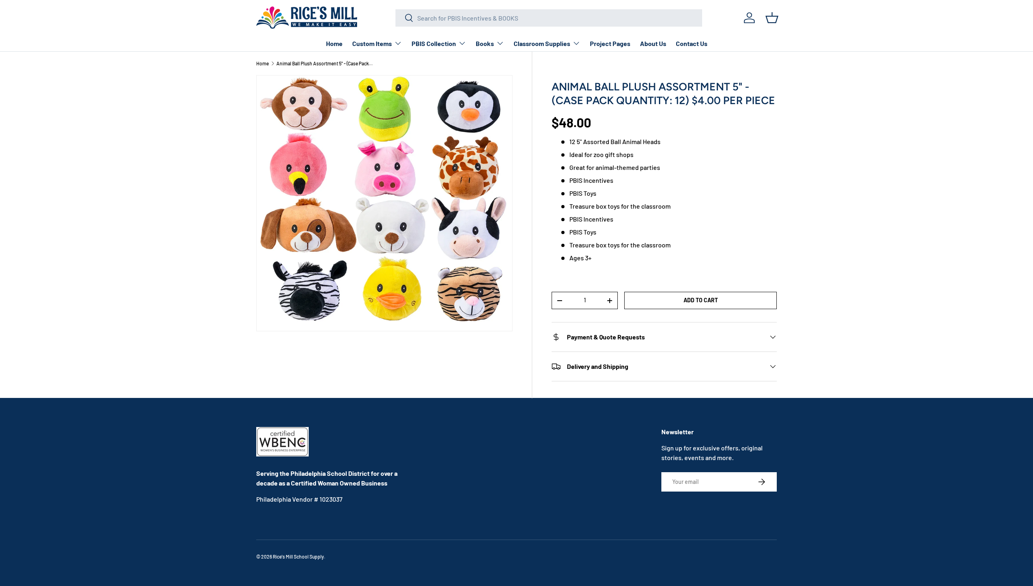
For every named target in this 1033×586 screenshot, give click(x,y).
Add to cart (701, 300)
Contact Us (691, 43)
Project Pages (610, 43)
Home (334, 43)
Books (485, 43)
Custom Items (372, 43)
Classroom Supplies (542, 43)
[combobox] (548, 18)
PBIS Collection (434, 43)
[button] (772, 18)
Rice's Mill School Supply (298, 556)
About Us (653, 43)
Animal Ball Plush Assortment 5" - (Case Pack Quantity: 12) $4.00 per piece (324, 63)
